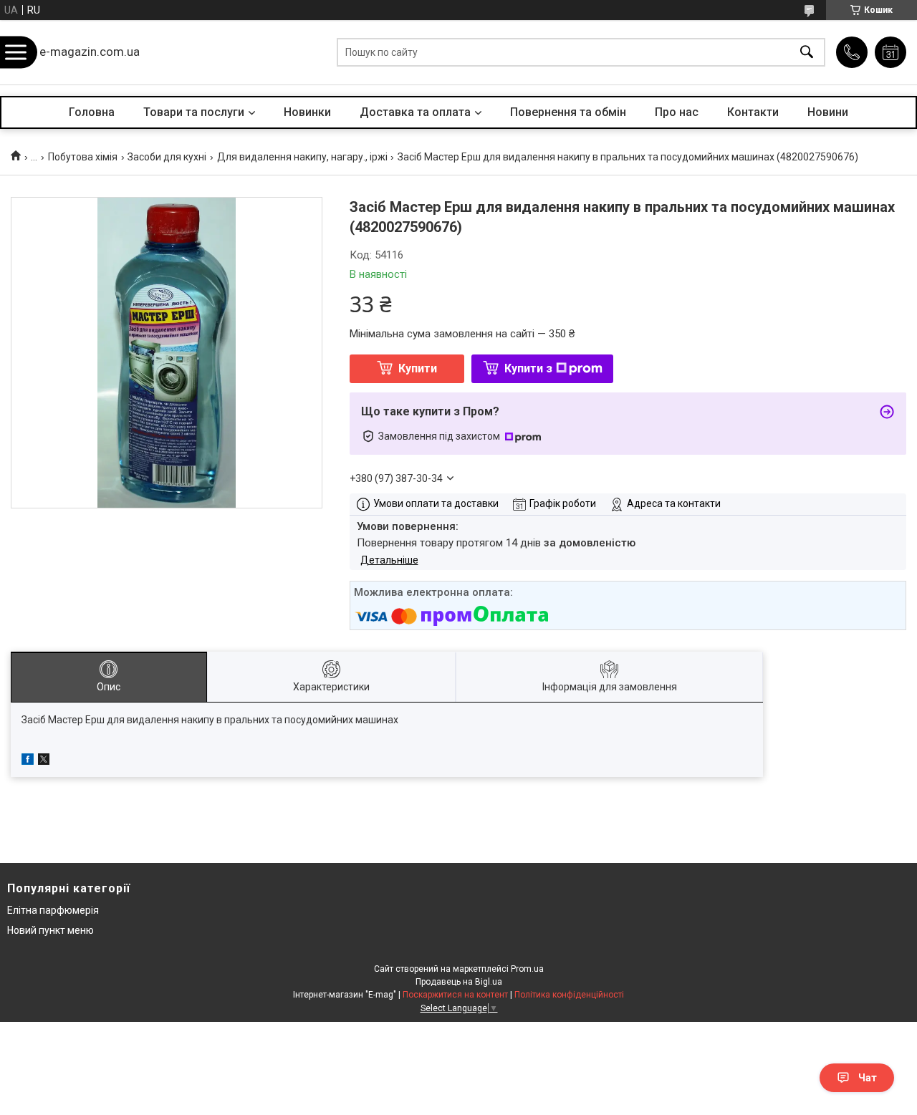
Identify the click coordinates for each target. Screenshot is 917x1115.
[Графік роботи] (890, 52)
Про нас (676, 112)
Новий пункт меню (50, 930)
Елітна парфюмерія (53, 910)
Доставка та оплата (415, 112)
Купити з (528, 368)
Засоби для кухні (167, 157)
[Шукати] (806, 52)
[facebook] (27, 761)
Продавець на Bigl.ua (459, 982)
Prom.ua (527, 969)
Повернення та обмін (568, 112)
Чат (867, 1077)
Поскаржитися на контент (455, 995)
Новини (827, 112)
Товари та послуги (193, 112)
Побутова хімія (82, 157)
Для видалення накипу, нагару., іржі (302, 157)
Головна (92, 112)
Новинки (307, 112)
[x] (43, 761)
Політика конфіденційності (569, 995)
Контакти (753, 112)
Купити (417, 368)
